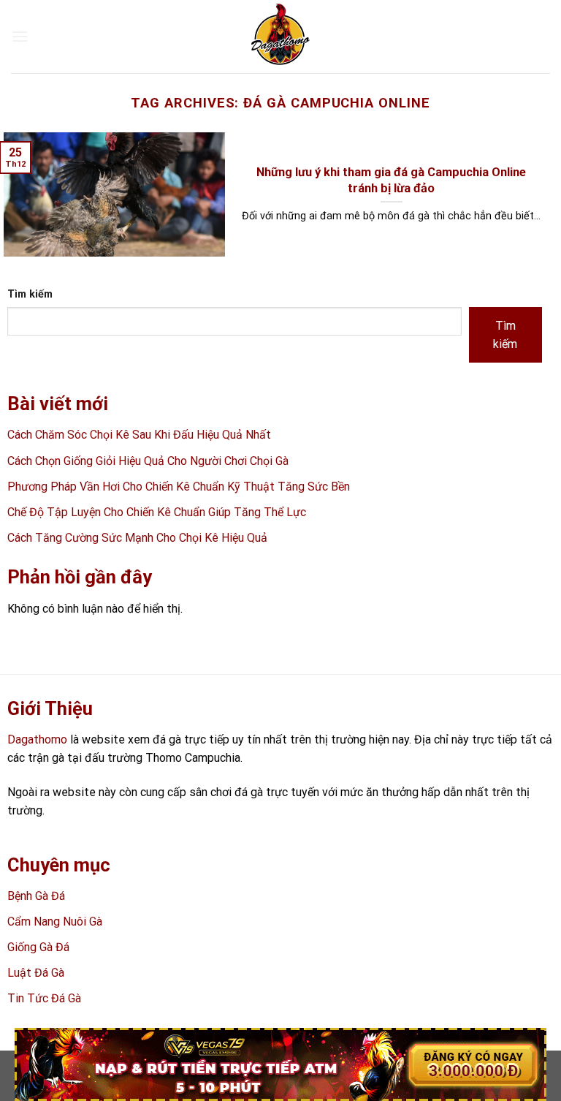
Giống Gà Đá (38, 947)
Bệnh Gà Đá (36, 896)
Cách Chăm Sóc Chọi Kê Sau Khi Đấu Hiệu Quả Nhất (139, 435)
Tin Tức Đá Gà (44, 998)
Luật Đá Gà (35, 973)
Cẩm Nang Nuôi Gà (54, 921)
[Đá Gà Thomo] (280, 36)
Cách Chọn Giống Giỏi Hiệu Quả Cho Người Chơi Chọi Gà (148, 461)
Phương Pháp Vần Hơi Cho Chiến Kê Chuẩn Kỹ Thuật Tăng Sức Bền (178, 486)
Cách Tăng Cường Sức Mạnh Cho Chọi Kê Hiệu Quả (137, 538)
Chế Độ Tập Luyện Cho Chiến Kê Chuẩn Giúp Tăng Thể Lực (156, 512)
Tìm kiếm (30, 294)
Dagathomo (37, 739)
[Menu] (19, 36)
